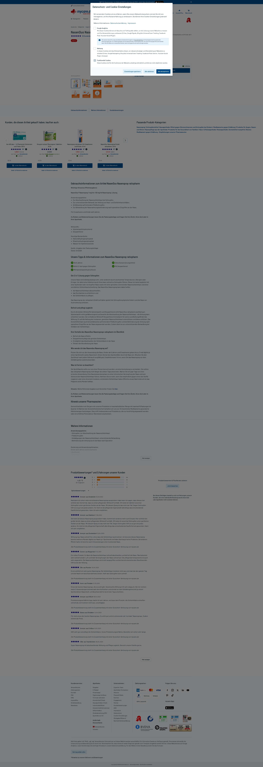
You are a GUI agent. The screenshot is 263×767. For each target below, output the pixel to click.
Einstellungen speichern (132, 71)
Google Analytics (138, 40)
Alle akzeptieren (163, 71)
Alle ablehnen (149, 71)
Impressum (132, 23)
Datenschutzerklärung (118, 23)
